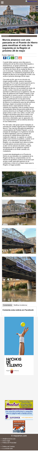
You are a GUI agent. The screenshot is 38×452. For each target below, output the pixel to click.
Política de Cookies (8, 446)
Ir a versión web (7, 448)
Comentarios (7, 305)
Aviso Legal (6, 440)
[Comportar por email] (16, 58)
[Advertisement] (19, 387)
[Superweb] (19, 419)
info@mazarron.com (8, 439)
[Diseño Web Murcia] (19, 409)
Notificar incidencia (20, 305)
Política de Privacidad (9, 442)
